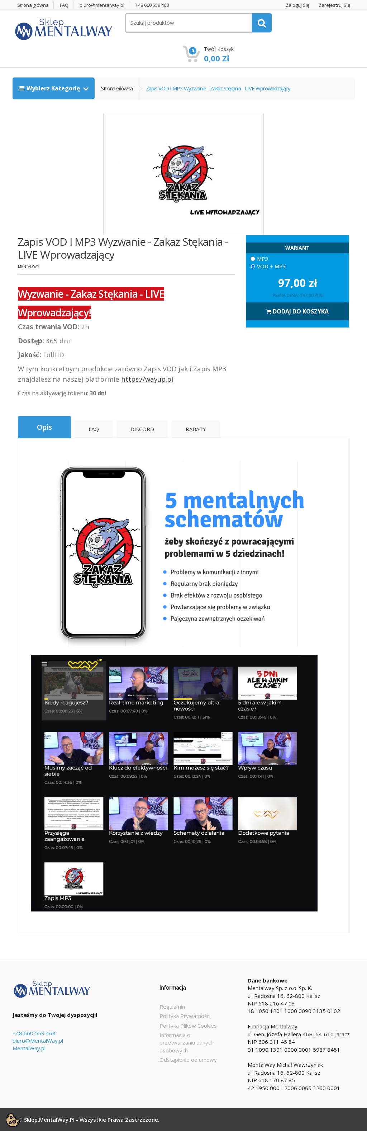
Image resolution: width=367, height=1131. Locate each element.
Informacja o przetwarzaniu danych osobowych (186, 1042)
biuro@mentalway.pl (102, 5)
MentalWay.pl (29, 1048)
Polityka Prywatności (184, 1015)
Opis (44, 427)
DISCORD (142, 429)
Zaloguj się (297, 5)
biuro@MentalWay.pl (38, 1040)
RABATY (196, 429)
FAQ (64, 5)
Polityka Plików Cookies (188, 1025)
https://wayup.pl (147, 378)
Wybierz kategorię (54, 88)
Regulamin (172, 1006)
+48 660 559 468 (152, 5)
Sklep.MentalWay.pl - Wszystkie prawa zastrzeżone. (91, 1119)
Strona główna (33, 5)
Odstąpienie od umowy (188, 1059)
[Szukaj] (262, 22)
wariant (297, 247)
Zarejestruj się (334, 5)
